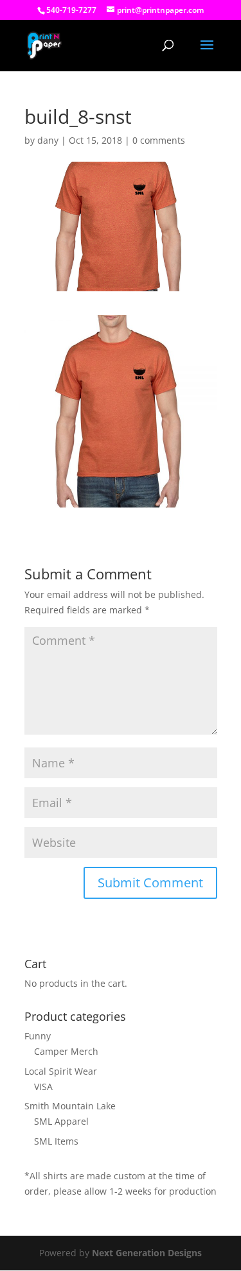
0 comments (158, 140)
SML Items (56, 1141)
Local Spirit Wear (60, 1071)
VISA (43, 1086)
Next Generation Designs (147, 1253)
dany (47, 140)
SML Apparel (61, 1121)
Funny (37, 1036)
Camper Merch (66, 1051)
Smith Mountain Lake (70, 1106)
